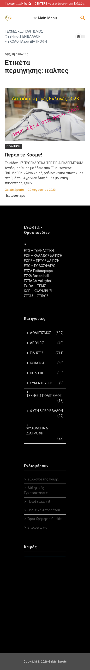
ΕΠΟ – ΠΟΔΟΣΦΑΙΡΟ (39, 266)
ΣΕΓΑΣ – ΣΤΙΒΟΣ (36, 296)
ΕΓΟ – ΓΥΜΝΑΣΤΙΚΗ (39, 251)
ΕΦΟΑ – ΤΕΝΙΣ (35, 286)
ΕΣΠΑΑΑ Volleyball (38, 281)
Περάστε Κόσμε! (23, 155)
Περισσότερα (15, 195)
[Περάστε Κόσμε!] (45, 114)
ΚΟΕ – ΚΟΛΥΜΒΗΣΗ (39, 291)
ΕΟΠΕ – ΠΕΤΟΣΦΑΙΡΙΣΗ (41, 261)
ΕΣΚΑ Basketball (36, 276)
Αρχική (10, 54)
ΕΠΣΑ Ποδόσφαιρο (38, 271)
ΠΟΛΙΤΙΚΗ (13, 146)
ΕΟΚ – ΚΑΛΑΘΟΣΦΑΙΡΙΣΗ (43, 256)
